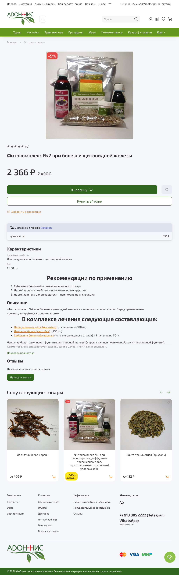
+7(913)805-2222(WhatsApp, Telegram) (145, 3)
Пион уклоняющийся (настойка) (35, 327)
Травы (17, 32)
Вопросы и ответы (48, 531)
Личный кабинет (47, 519)
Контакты (12, 501)
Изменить (46, 227)
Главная (12, 42)
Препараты (75, 32)
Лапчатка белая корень (32, 454)
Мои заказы (45, 525)
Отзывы (90, 3)
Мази (92, 32)
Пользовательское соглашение (91, 507)
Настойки (33, 32)
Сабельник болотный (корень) (34, 335)
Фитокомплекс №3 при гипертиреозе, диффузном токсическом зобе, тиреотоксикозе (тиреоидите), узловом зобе (89, 461)
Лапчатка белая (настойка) (32, 331)
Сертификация (15, 513)
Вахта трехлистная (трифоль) (146, 454)
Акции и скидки (45, 3)
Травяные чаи (54, 32)
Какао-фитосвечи (140, 32)
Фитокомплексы (112, 32)
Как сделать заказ (70, 3)
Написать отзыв (20, 377)
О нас (102, 3)
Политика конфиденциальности (91, 501)
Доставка (25, 3)
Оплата (12, 3)
